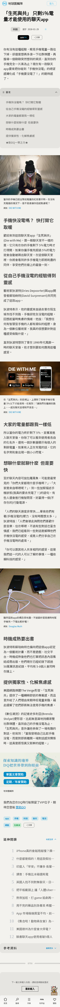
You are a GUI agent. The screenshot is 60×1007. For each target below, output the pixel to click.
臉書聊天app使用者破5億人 (34, 936)
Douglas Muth (15, 626)
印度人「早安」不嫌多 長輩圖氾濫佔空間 (35, 866)
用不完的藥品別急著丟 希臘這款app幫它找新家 (35, 905)
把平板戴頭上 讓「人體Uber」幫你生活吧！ (36, 890)
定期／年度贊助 (16, 782)
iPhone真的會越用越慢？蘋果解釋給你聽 (35, 851)
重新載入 (30, 989)
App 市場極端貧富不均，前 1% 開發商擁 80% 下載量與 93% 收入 (34, 913)
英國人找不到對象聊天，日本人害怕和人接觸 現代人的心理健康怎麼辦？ (35, 882)
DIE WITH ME (15, 207)
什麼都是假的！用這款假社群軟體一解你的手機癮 (35, 858)
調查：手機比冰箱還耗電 (32, 874)
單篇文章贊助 (15, 774)
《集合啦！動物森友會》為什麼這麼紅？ (35, 921)
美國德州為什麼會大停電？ (33, 929)
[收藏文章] (45, 29)
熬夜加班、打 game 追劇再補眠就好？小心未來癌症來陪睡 (35, 898)
